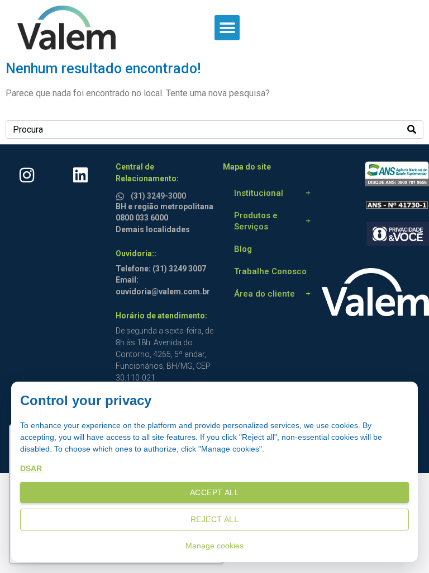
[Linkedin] (80, 175)
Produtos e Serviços (256, 221)
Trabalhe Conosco (270, 271)
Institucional (258, 193)
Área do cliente (264, 294)
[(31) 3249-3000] (122, 194)
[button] (227, 27)
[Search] (412, 129)
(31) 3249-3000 (158, 195)
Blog (243, 249)
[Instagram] (26, 175)
